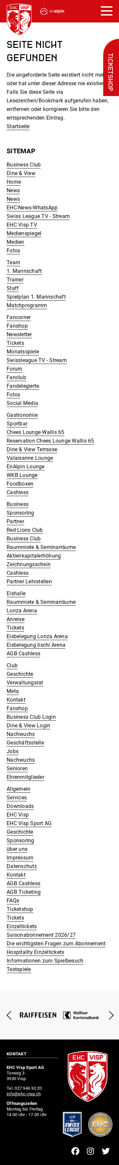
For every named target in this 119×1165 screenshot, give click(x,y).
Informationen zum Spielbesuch (45, 961)
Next (109, 1015)
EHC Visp (18, 815)
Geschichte (20, 674)
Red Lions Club (25, 530)
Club (12, 665)
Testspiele (19, 969)
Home (14, 182)
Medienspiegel (24, 233)
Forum (14, 369)
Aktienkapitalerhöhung (34, 556)
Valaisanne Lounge (30, 458)
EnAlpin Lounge (26, 466)
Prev (9, 1015)
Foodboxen (20, 484)
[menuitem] (59, 165)
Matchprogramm (27, 305)
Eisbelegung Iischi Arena (36, 645)
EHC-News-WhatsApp (32, 207)
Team (13, 262)
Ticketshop (109, 72)
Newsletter (19, 334)
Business (17, 504)
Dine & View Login (28, 725)
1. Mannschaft (24, 271)
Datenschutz (22, 866)
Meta (13, 691)
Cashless (17, 492)
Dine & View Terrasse (32, 449)
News (13, 190)
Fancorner (19, 317)
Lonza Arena (22, 610)
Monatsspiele (23, 351)
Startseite (18, 126)
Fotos (13, 250)
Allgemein (18, 789)
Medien (15, 242)
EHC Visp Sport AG (29, 823)
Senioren (17, 768)
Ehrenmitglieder (25, 777)
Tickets (15, 343)
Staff (13, 288)
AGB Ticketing (24, 892)
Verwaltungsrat (25, 682)
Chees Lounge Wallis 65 (35, 432)
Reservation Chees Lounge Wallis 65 (50, 441)
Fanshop (17, 326)
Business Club (24, 165)
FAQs (13, 900)
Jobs (13, 751)
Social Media (22, 403)
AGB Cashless (23, 653)
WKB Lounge (22, 475)
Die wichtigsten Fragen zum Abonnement (56, 943)
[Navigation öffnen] (106, 11)
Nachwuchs (21, 734)
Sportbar (17, 423)
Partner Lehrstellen (29, 581)
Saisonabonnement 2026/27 (41, 935)
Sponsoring (20, 513)
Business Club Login (31, 717)
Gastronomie (22, 415)
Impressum (20, 858)
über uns (17, 849)
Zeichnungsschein (29, 564)
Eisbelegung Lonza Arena (37, 636)
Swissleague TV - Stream (37, 360)
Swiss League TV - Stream (38, 216)
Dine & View (21, 173)
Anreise (15, 619)
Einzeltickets (22, 926)
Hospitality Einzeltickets (35, 952)
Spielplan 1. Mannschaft (36, 297)
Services (17, 797)
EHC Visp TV (22, 225)
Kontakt (16, 700)
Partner (15, 521)
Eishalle (16, 593)
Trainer (15, 279)
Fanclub (16, 377)
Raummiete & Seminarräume (41, 547)
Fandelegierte (23, 386)
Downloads (20, 806)
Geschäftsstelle (25, 743)
